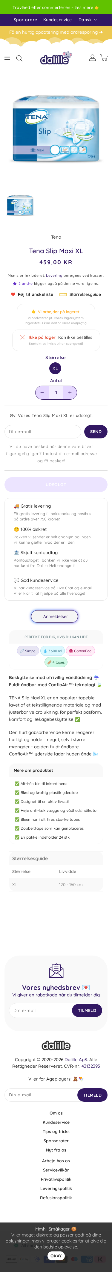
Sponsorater (56, 1140)
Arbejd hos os (56, 1160)
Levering (54, 275)
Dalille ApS (76, 1059)
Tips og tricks (56, 1131)
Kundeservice (57, 19)
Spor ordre (25, 19)
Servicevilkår (56, 1170)
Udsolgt (56, 484)
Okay (56, 1256)
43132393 (91, 1066)
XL (55, 368)
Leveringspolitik (56, 1188)
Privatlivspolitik (56, 1179)
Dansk (85, 19)
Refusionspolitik (56, 1197)
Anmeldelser (55, 616)
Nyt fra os (56, 1150)
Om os (56, 1113)
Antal (56, 380)
